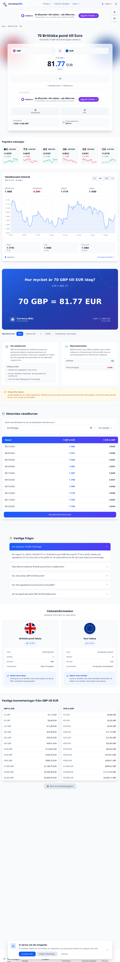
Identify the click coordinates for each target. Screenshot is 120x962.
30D (100, 178)
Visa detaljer (104, 428)
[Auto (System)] (114, 18)
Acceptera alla (27, 954)
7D (94, 178)
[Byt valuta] (60, 50)
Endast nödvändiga (47, 954)
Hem (4, 26)
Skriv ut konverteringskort (61, 786)
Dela (20, 334)
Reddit (48, 334)
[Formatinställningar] (114, 12)
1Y (112, 178)
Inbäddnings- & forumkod (65, 334)
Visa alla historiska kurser (60, 514)
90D (106, 178)
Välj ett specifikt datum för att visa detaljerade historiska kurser (30, 422)
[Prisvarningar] (116, 4)
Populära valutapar (61, 4)
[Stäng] (107, 949)
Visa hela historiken (105, 257)
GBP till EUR (12, 26)
